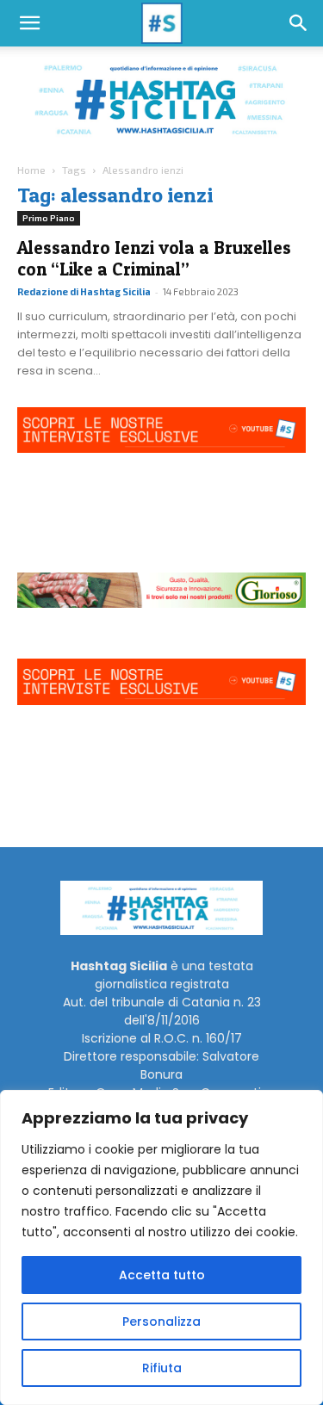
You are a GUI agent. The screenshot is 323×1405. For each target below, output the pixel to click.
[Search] (299, 23)
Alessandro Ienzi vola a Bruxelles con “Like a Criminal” (154, 258)
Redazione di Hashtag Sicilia (84, 291)
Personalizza (161, 1321)
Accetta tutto (162, 1275)
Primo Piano (48, 218)
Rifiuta (162, 1368)
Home (31, 170)
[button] (29, 23)
